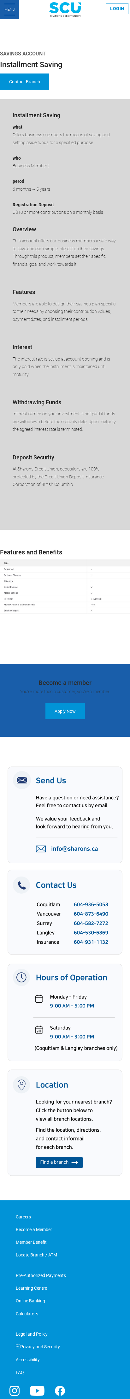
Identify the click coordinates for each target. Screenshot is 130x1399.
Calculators (27, 1314)
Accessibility (28, 1360)
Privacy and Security (38, 1347)
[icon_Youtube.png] (37, 1390)
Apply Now (65, 711)
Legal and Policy (32, 1334)
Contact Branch (24, 82)
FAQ (20, 1372)
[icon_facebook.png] (60, 1390)
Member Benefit (31, 1242)
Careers (23, 1217)
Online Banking (30, 1301)
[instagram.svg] (14, 1390)
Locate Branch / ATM (36, 1255)
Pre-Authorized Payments (41, 1275)
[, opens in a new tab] (65, 971)
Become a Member (34, 1229)
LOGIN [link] (117, 8)
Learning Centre (31, 1288)
